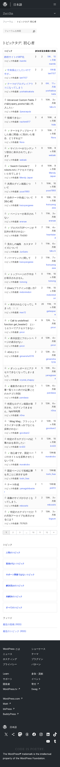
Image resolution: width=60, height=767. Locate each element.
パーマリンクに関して (19, 257)
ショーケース (38, 648)
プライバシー (10, 664)
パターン (36, 664)
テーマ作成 (13, 484)
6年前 (53, 69)
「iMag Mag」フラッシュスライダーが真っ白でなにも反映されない (19, 425)
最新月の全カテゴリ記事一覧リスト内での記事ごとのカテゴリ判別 (19, 390)
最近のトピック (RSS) (14, 631)
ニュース (7, 653)
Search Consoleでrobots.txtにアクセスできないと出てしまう (19, 170)
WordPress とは (11, 648)
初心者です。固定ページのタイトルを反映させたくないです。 (19, 456)
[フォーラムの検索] (34, 31)
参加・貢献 (37, 673)
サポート (7, 678)
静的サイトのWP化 (14, 56)
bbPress (9, 708)
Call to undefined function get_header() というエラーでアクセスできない (19, 324)
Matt (7, 703)
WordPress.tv (11, 689)
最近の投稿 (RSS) (12, 624)
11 (40, 532)
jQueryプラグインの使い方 (21, 288)
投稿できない (14, 117)
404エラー (13, 352)
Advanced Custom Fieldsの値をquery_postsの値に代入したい (19, 104)
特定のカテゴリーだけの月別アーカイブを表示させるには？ (19, 515)
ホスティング (10, 659)
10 (33, 532)
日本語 (13, 727)
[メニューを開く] (55, 4)
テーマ (34, 653)
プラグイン (37, 659)
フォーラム (8, 13)
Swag (35, 689)
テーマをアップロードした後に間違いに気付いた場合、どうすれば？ (19, 134)
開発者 (6, 684)
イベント (36, 678)
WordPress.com (13, 698)
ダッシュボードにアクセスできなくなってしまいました (19, 372)
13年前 (53, 452)
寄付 (35, 684)
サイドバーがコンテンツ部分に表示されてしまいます (19, 152)
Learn (6, 673)
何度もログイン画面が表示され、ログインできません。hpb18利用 (18, 407)
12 (47, 532)
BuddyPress (11, 714)
